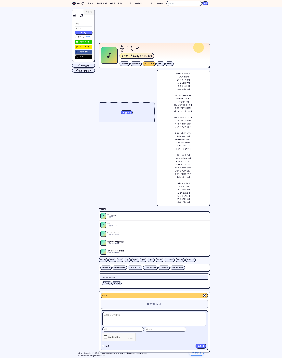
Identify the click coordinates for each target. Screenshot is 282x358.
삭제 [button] (118, 283)
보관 (170, 64)
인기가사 (90, 3)
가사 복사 (107, 268)
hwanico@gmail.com (93, 356)
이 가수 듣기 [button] (150, 64)
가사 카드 (137, 64)
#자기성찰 (180, 260)
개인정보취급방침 (84, 353)
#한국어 (159, 260)
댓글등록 (201, 346)
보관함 (129, 3)
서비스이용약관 (95, 353)
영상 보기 (127, 113)
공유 (161, 64)
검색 (205, 3)
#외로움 (112, 260)
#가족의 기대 (190, 260)
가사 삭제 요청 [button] (178, 268)
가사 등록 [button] (84, 65)
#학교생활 (103, 260)
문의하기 (198, 353)
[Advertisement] (154, 25)
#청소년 (135, 260)
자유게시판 (138, 3)
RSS (103, 356)
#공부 (120, 260)
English (160, 3)
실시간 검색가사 (101, 3)
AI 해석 (112, 3)
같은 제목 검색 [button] (151, 268)
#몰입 (127, 260)
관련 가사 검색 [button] (120, 268)
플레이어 (121, 3)
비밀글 (107, 346)
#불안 (143, 260)
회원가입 (89, 12)
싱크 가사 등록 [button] (84, 70)
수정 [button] (108, 283)
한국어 (152, 3)
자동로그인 (80, 37)
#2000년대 (169, 260)
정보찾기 (89, 37)
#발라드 (151, 260)
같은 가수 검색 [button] (135, 268)
